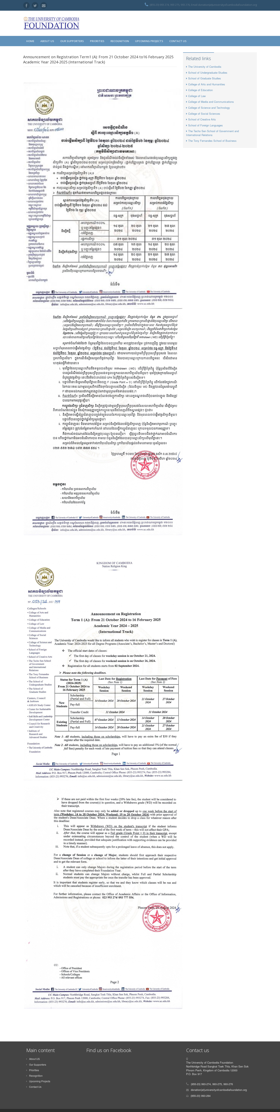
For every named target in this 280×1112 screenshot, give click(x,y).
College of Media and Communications (211, 102)
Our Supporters (72, 41)
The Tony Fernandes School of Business (212, 141)
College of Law (197, 96)
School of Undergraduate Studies (207, 72)
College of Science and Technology (209, 108)
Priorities (97, 41)
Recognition (119, 41)
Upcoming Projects (149, 41)
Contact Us (178, 41)
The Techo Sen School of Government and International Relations (212, 133)
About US (47, 41)
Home (30, 41)
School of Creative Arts (202, 119)
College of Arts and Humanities (206, 84)
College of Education (200, 90)
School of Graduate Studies (204, 78)
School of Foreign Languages (205, 125)
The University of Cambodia (204, 67)
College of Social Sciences (204, 114)
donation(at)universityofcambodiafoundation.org (219, 1090)
